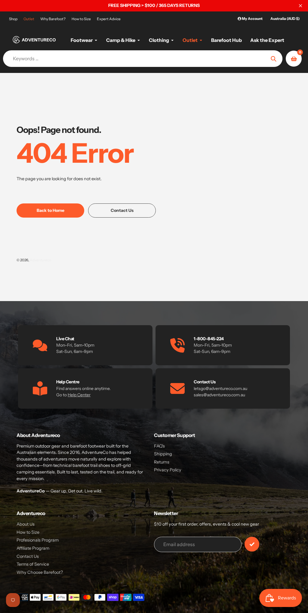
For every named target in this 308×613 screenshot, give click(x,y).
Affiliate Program (33, 548)
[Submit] (252, 544)
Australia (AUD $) (285, 18)
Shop (13, 19)
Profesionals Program (38, 540)
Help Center (79, 395)
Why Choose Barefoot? (40, 572)
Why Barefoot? (53, 19)
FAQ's (159, 446)
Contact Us (28, 556)
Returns (161, 462)
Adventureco (40, 260)
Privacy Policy (167, 470)
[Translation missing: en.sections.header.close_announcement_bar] (300, 6)
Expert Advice (109, 19)
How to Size (81, 19)
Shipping (163, 454)
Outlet (28, 19)
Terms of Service (33, 564)
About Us (26, 524)
